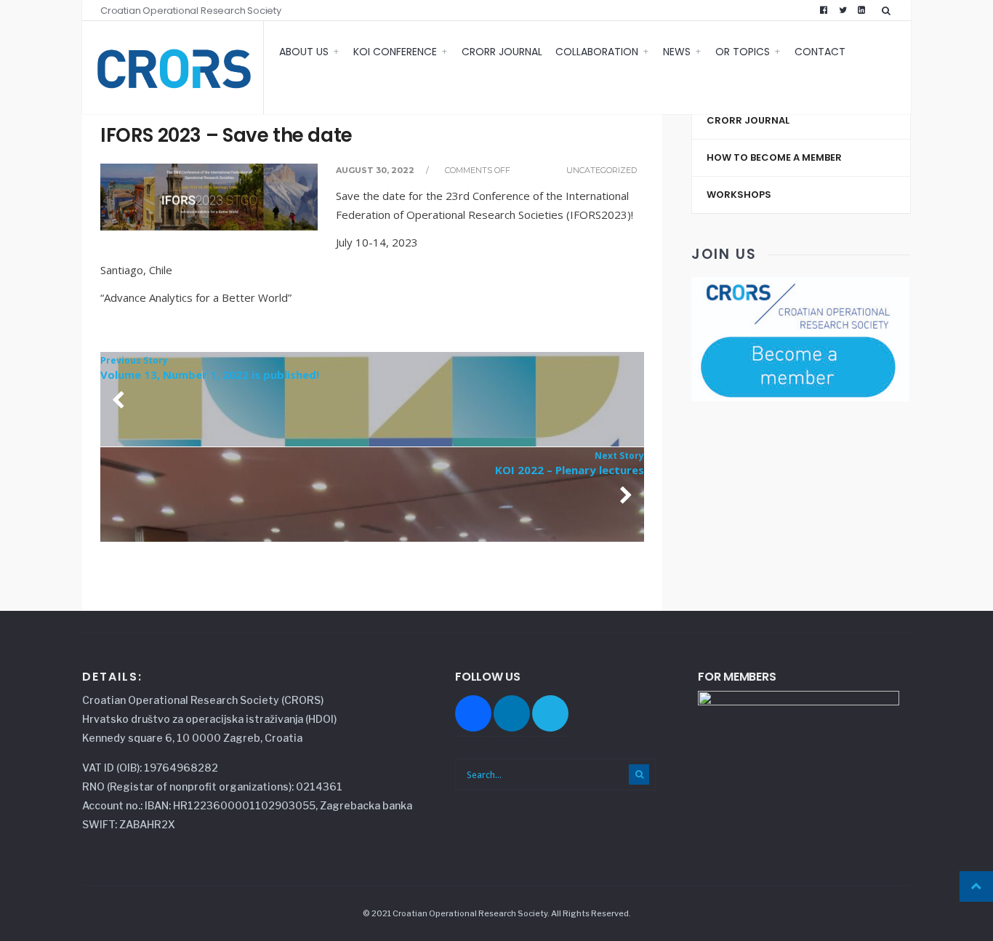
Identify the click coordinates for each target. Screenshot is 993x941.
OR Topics (742, 51)
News (677, 51)
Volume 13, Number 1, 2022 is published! (209, 368)
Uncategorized (601, 170)
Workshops (739, 194)
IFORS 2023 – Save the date (226, 135)
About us (304, 51)
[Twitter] (842, 10)
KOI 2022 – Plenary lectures (569, 463)
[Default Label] (550, 712)
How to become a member (774, 157)
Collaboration (596, 51)
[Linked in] (512, 712)
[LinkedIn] (861, 10)
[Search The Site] (889, 10)
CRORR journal (502, 51)
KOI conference (395, 51)
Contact (820, 51)
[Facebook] (823, 10)
